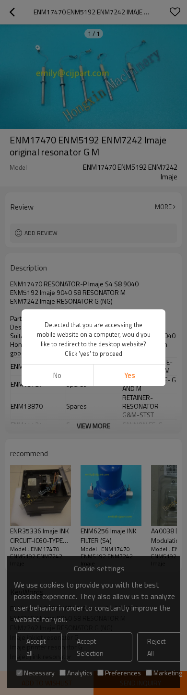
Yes (129, 375)
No (57, 375)
